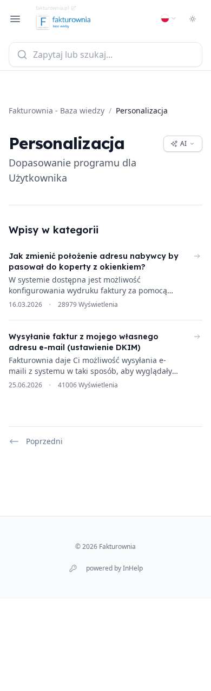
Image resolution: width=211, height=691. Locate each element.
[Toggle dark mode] (192, 19)
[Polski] (169, 18)
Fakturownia (117, 546)
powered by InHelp (114, 568)
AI (183, 143)
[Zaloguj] (73, 568)
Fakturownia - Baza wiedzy (56, 110)
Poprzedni (44, 441)
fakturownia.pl (52, 7)
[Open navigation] (15, 18)
